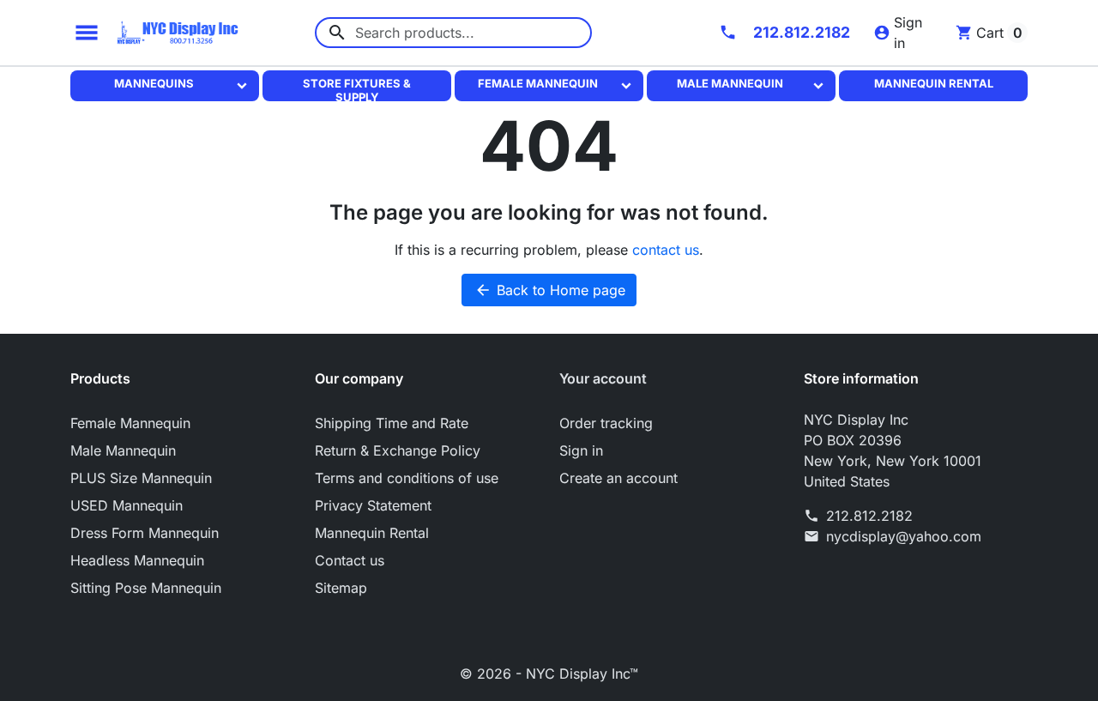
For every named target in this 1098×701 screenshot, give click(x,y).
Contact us (349, 560)
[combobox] (453, 32)
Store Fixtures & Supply (357, 88)
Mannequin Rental (933, 83)
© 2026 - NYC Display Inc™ (549, 673)
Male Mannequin (730, 83)
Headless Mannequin (137, 560)
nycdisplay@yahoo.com (903, 536)
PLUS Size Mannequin (141, 477)
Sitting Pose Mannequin (145, 587)
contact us (665, 249)
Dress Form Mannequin (144, 532)
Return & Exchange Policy (397, 450)
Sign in (581, 450)
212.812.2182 (869, 515)
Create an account (618, 477)
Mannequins (154, 83)
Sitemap (341, 587)
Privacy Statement (373, 505)
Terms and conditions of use (406, 477)
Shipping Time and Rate (391, 423)
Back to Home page (549, 290)
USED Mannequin (126, 505)
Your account (603, 378)
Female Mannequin (538, 83)
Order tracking (606, 423)
